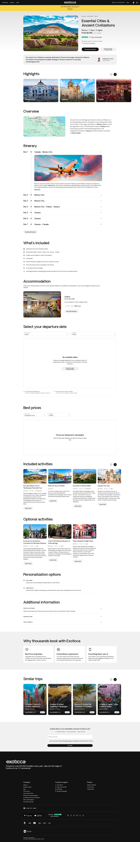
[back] (111, 74)
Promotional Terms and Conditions (31, 797)
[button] (50, 49)
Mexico (96, 16)
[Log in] (137, 2)
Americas (84, 16)
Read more (37, 189)
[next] (115, 74)
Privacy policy (68, 741)
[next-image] (75, 33)
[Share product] (72, 18)
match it (30, 660)
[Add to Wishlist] (75, 18)
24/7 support (99, 658)
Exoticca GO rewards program (30, 795)
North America (90, 16)
